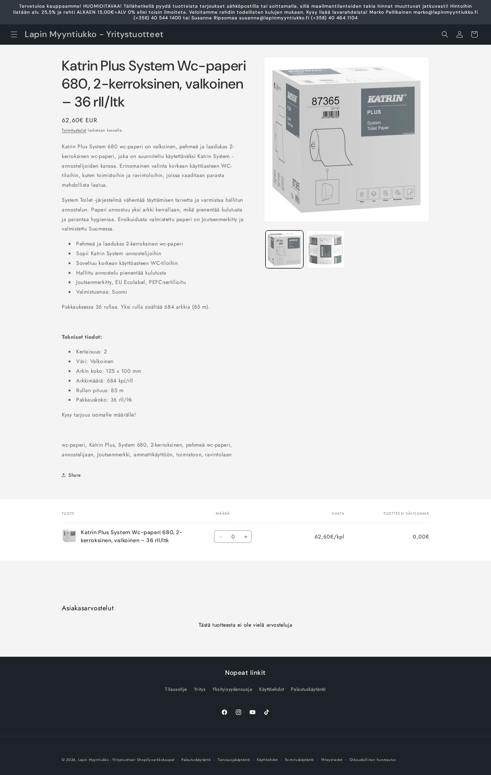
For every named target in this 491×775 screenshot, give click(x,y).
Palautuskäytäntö (308, 689)
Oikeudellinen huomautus (373, 759)
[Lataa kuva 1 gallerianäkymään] (284, 249)
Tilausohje (176, 689)
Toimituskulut (74, 130)
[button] (14, 34)
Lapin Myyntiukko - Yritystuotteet (107, 759)
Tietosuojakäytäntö (233, 759)
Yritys (200, 689)
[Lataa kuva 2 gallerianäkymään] (325, 249)
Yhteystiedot (332, 759)
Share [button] (74, 475)
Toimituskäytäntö (299, 759)
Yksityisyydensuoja (232, 689)
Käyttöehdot (271, 689)
